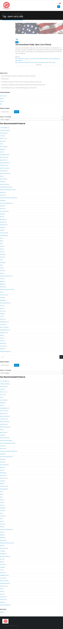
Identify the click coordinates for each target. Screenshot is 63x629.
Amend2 (2, 181)
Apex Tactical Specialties (5, 203)
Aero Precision (3, 96)
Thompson (2, 343)
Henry (1, 251)
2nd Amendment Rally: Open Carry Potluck (33, 44)
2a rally (19, 62)
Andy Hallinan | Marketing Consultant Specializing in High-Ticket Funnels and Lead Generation (23, 84)
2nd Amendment (20, 58)
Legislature (27, 58)
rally (47, 62)
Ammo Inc (2, 195)
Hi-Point (2, 257)
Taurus (1, 340)
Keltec (1, 273)
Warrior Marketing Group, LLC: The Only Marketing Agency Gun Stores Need (18, 87)
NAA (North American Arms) (6, 289)
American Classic (4, 184)
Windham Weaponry (5, 351)
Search (16, 111)
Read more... (39, 64)
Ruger (1, 308)
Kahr (1, 268)
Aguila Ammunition (4, 162)
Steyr (1, 335)
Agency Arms (3, 160)
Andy (19, 56)
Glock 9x (2, 101)
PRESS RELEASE (5, 79)
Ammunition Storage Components (8, 197)
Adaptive (2, 149)
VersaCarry (2, 346)
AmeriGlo (2, 192)
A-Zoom (2, 135)
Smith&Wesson (3, 321)
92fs (1, 104)
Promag (2, 297)
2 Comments (53, 62)
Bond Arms (2, 222)
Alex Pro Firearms (4, 168)
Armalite (2, 206)
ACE (1, 144)
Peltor (1, 292)
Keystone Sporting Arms (5, 276)
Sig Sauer (2, 319)
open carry (32, 62)
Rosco (1, 305)
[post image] (39, 28)
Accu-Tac (2, 141)
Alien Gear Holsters (4, 173)
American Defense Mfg (5, 187)
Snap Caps (2, 324)
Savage (2, 313)
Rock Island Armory (4, 303)
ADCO (1, 152)
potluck (44, 62)
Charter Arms (3, 224)
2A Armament (3, 133)
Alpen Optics (3, 179)
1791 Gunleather (4, 127)
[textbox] (31, 119)
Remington (2, 300)
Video (1, 612)
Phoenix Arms (3, 295)
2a (16, 62)
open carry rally (38, 62)
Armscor (2, 208)
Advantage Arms (4, 154)
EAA (1, 238)
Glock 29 (2, 98)
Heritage (2, 254)
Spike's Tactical (3, 327)
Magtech (2, 284)
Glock (1, 249)
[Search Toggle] (57, 4)
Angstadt (2, 200)
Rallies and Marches (44, 58)
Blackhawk (2, 219)
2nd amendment (25, 62)
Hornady (2, 262)
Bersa (1, 216)
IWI (0, 265)
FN (0, 243)
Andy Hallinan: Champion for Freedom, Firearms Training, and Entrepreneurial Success (21, 82)
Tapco (1, 338)
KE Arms (2, 270)
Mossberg (2, 286)
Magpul (1, 281)
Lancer (1, 278)
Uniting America (19, 60)
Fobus (1, 246)
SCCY (1, 316)
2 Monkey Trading (4, 130)
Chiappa (2, 227)
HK (0, 259)
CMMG (1, 230)
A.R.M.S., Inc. (3, 138)
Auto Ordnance (3, 211)
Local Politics (33, 58)
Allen (1, 176)
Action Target (3, 146)
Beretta (1, 214)
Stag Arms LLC (3, 332)
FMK (1, 241)
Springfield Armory (4, 330)
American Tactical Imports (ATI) (7, 189)
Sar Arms (2, 311)
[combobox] (31, 119)
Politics (37, 58)
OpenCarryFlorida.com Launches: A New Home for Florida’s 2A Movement (18, 76)
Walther (2, 348)
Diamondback (3, 235)
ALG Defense (3, 170)
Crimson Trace (3, 232)
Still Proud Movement (54, 58)
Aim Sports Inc (3, 165)
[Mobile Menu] (58, 6)
